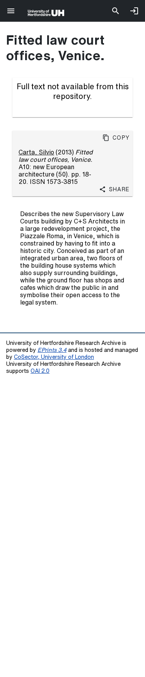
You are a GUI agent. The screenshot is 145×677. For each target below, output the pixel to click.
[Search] (115, 11)
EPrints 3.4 (52, 350)
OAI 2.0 (40, 371)
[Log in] (134, 11)
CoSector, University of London (54, 357)
